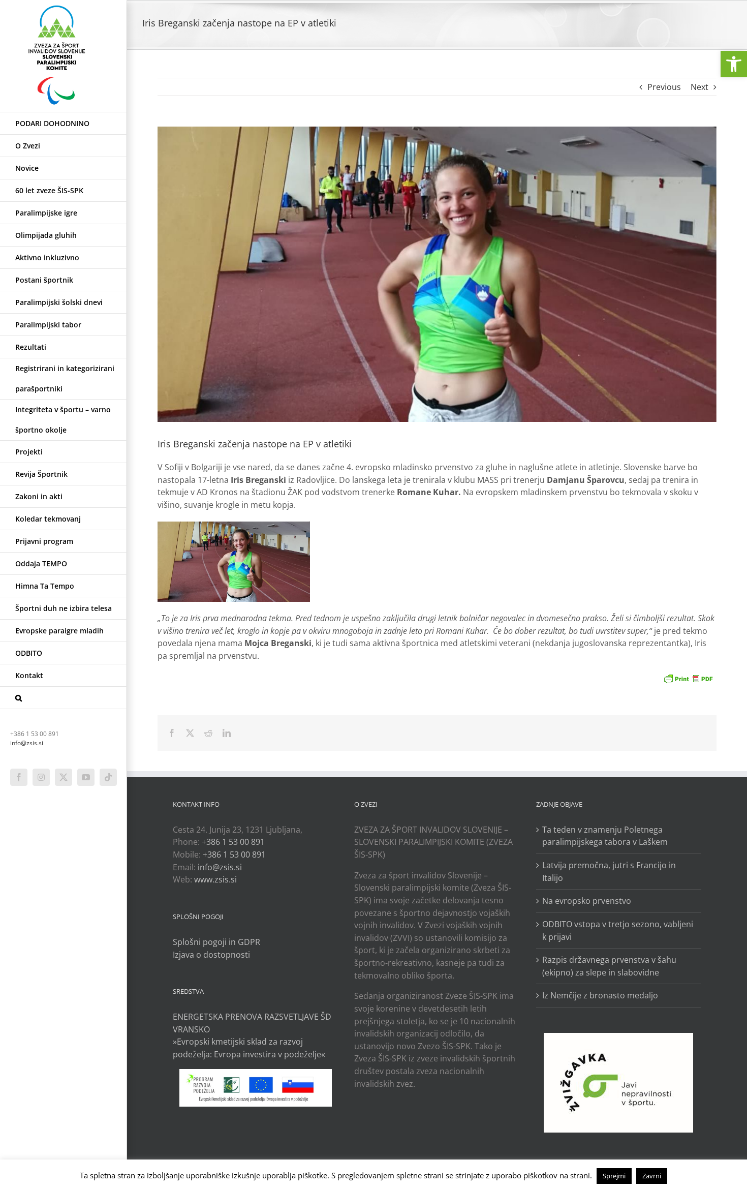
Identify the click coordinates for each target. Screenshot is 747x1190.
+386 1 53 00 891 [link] (233, 841)
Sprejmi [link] (614, 1175)
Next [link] (699, 87)
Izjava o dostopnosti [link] (211, 954)
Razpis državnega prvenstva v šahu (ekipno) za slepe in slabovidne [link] (609, 966)
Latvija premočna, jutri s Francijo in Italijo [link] (609, 871)
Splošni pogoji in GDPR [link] (216, 942)
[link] (734, 64)
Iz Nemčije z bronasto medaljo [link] (600, 995)
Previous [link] (664, 87)
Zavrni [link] (651, 1175)
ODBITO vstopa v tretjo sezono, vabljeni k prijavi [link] (617, 930)
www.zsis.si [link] (215, 879)
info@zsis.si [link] (26, 743)
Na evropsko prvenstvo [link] (586, 900)
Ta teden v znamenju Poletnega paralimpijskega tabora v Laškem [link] (605, 836)
